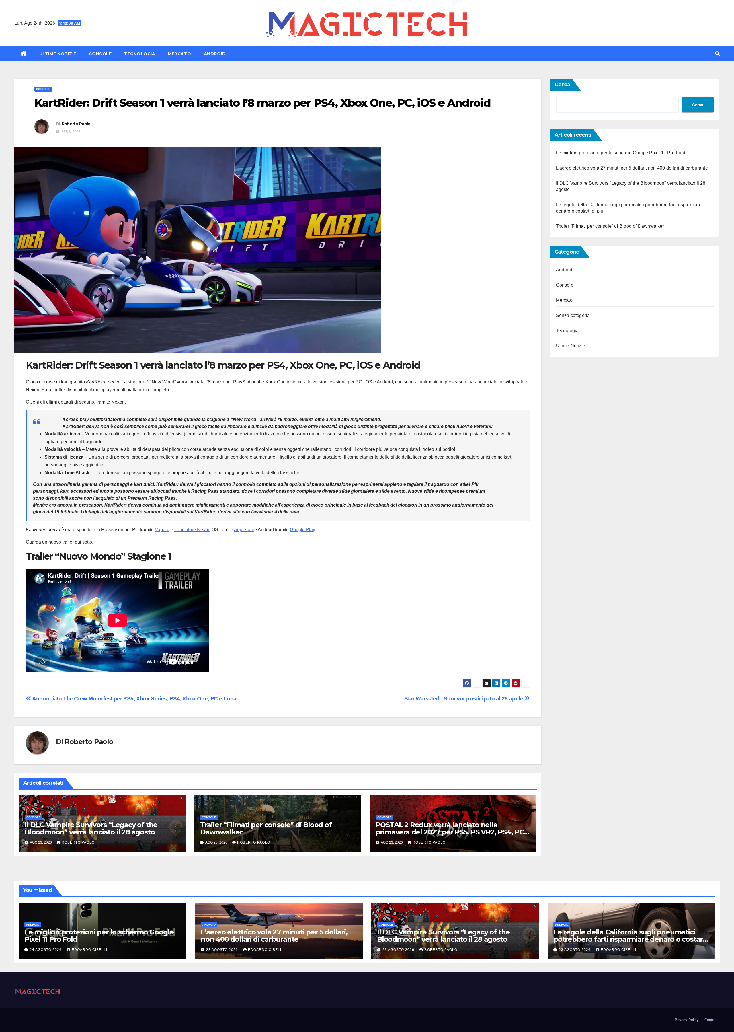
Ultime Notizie (57, 54)
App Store (244, 529)
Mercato (179, 54)
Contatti (710, 1020)
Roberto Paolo (76, 123)
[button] (717, 53)
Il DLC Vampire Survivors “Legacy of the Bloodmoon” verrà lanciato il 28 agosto (91, 828)
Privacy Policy (687, 1020)
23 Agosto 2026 (222, 950)
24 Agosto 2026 (46, 950)
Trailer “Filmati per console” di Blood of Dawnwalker (266, 828)
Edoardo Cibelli (89, 950)
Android (215, 54)
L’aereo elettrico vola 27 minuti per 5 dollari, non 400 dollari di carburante (632, 167)
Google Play (302, 529)
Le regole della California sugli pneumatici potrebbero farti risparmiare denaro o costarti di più (630, 939)
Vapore (162, 529)
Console (100, 54)
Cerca (562, 84)
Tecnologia (139, 54)
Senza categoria (573, 315)
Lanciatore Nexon (192, 529)
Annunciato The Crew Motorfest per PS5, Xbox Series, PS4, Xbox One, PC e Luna (134, 699)
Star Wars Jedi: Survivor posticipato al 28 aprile (464, 699)
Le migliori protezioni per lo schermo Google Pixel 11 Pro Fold (620, 152)
